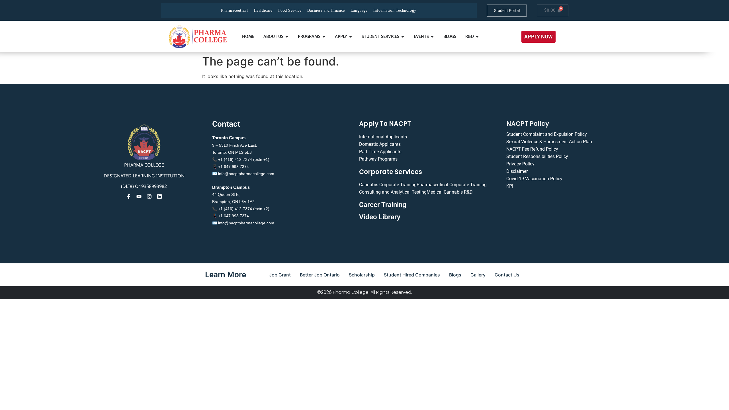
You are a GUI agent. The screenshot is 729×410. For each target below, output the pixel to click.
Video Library (379, 217)
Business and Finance (326, 10)
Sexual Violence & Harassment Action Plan (549, 141)
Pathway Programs (378, 159)
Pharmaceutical (234, 10)
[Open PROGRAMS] (324, 37)
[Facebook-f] (128, 196)
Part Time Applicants (380, 151)
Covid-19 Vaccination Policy (534, 178)
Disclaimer (517, 171)
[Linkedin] (159, 196)
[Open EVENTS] (432, 37)
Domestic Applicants (380, 144)
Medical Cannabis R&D (450, 192)
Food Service (290, 10)
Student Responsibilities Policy (537, 156)
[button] (538, 37)
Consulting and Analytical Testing (393, 192)
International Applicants (383, 137)
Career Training (382, 205)
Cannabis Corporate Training (388, 184)
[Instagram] (149, 196)
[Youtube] (139, 196)
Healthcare (263, 10)
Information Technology (394, 10)
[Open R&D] (477, 37)
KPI (509, 186)
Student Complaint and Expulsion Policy (546, 134)
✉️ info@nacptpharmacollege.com (243, 173)
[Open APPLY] (351, 37)
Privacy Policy (520, 164)
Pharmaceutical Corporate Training (452, 184)
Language (359, 10)
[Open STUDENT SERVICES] (403, 37)
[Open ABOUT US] (287, 37)
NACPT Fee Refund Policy (532, 149)
